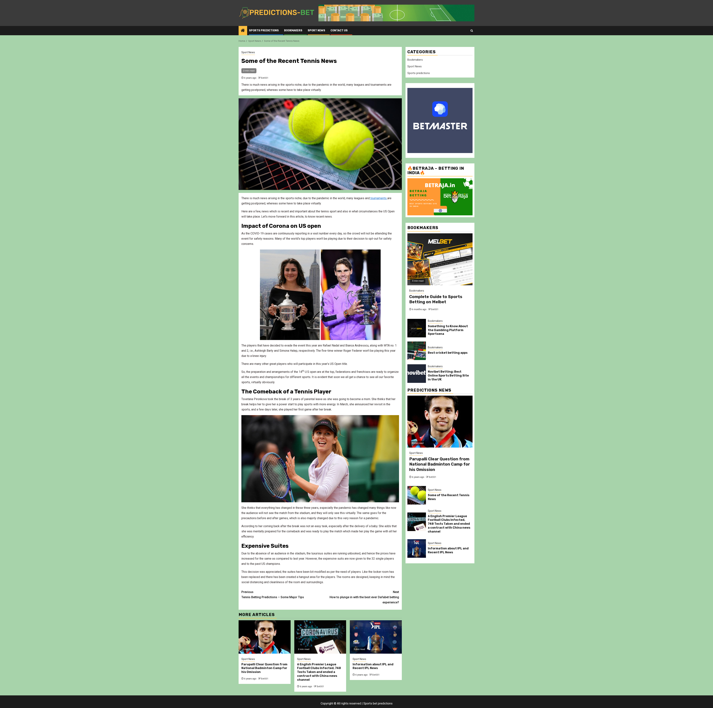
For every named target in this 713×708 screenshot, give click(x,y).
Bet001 (264, 78)
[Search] (471, 30)
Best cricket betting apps (448, 352)
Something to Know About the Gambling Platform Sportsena (448, 330)
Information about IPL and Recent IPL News (373, 666)
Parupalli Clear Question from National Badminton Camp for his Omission (264, 668)
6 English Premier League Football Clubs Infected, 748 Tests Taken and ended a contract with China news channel (319, 672)
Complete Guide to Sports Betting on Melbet (435, 299)
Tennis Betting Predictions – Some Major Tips (272, 594)
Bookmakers (293, 30)
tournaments (378, 198)
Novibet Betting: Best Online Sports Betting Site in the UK (448, 375)
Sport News (316, 30)
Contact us (339, 30)
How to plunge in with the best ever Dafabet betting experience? (364, 597)
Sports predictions (264, 30)
